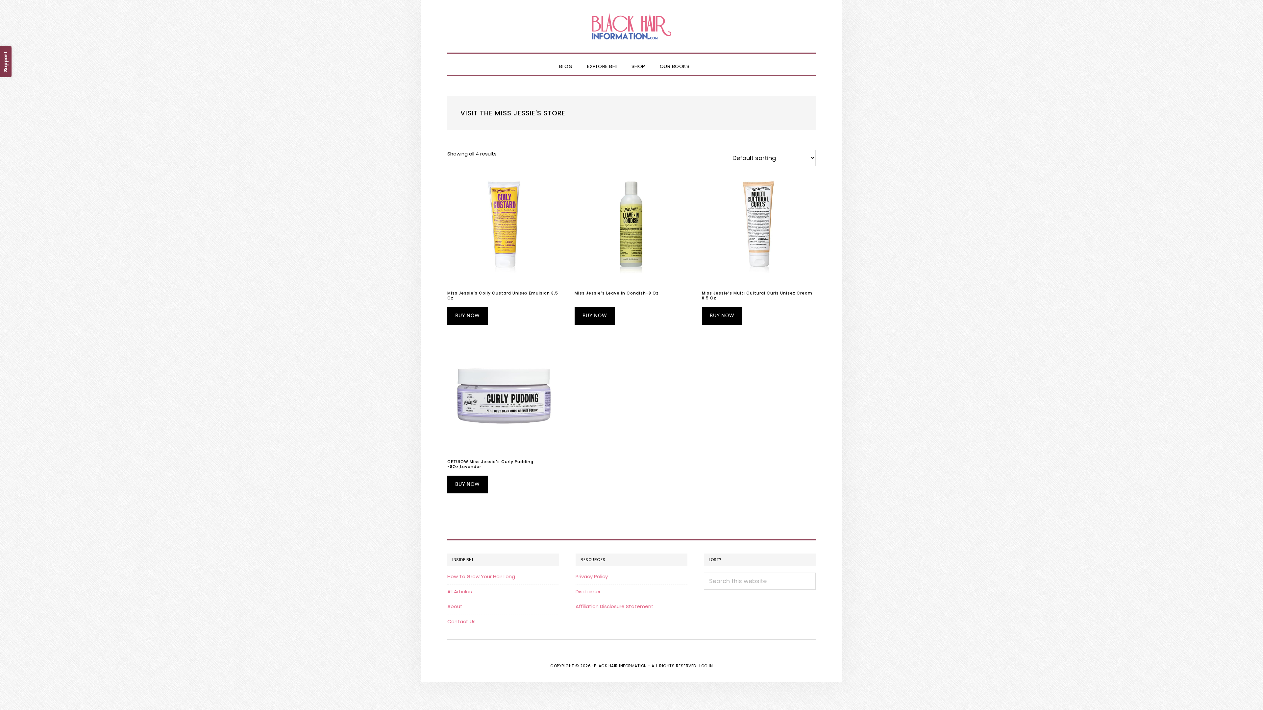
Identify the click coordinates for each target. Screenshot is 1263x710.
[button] (703, 61)
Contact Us (461, 621)
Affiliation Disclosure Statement (615, 606)
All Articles (459, 591)
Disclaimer (588, 591)
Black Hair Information (631, 26)
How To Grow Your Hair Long (481, 576)
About (454, 606)
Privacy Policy (592, 576)
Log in (706, 666)
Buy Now (467, 316)
